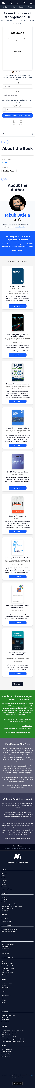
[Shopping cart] (24, 2)
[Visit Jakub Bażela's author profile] (17, 203)
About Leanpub (6, 995)
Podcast (4, 884)
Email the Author (9, 171)
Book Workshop (6, 919)
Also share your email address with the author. (18, 101)
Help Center (5, 1022)
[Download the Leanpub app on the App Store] (18, 1083)
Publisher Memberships (8, 931)
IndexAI (3, 901)
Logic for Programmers (17, 516)
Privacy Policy (5, 1054)
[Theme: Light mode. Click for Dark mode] (17, 2)
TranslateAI (4, 910)
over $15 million (27, 726)
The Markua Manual (7, 972)
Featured (4, 873)
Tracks (30, 7)
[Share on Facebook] (6, 162)
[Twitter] (15, 219)
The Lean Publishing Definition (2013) (12, 1039)
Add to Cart (17, 306)
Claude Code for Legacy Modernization (17, 654)
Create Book (5, 946)
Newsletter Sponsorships (9, 904)
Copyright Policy (6, 1051)
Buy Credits (5, 1017)
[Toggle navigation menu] (32, 133)
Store (14, 846)
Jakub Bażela (19, 72)
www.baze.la (20, 227)
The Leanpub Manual (7, 968)
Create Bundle (5, 948)
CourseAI (4, 897)
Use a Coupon (5, 886)
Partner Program (6, 983)
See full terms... (17, 250)
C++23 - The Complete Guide (17, 472)
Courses (21, 7)
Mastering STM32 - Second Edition (17, 558)
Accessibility (5, 987)
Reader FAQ (5, 1019)
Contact (3, 1000)
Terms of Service (6, 1049)
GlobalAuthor (5, 899)
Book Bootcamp (6, 921)
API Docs (4, 974)
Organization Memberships (9, 929)
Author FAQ (4, 961)
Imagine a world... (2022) (8, 1036)
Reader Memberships (8, 1015)
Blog (2, 998)
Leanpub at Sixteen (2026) (9, 1032)
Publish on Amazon (7, 908)
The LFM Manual (6, 970)
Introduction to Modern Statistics (17, 428)
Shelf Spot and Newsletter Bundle (11, 906)
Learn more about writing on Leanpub (17, 732)
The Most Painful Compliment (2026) (12, 1030)
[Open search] (10, 2)
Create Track (5, 953)
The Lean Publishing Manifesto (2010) (12, 1041)
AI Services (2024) (7, 1034)
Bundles (13, 7)
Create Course (6, 951)
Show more (17, 684)
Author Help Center (7, 963)
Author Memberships (7, 944)
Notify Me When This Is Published (17, 115)
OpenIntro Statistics (17, 286)
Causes (3, 985)
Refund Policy (5, 1056)
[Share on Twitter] (2, 162)
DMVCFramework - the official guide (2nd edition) (17, 335)
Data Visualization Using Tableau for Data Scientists (17, 606)
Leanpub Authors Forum (8, 966)
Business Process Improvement (17, 384)
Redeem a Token (6, 889)
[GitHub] (19, 219)
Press (3, 1002)
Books (5, 7)
